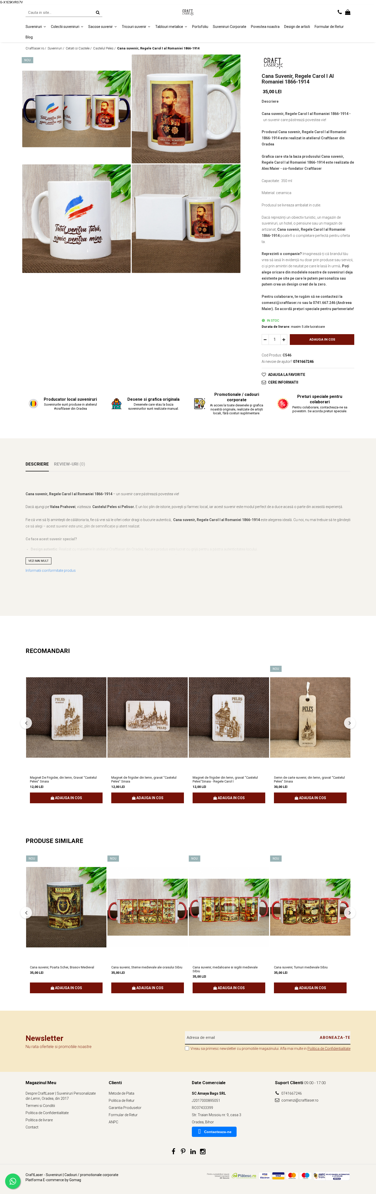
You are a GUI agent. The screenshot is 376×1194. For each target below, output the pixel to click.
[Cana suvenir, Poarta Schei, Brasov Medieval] (66, 907)
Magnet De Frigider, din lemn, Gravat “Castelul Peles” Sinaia (63, 779)
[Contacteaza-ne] (339, 12)
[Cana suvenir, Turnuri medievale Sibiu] (310, 907)
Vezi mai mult (38, 561)
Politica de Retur (122, 1100)
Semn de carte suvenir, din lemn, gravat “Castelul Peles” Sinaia (309, 779)
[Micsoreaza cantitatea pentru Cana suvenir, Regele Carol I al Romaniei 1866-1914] (265, 339)
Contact (32, 1127)
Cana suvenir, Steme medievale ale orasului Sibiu (146, 967)
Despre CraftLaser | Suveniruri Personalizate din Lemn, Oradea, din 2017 (61, 1096)
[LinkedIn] (193, 1151)
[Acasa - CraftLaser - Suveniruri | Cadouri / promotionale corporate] (188, 12)
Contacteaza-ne (217, 1132)
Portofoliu (200, 27)
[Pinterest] (183, 1151)
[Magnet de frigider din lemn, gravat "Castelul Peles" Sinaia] (147, 717)
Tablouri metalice (169, 27)
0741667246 (291, 1093)
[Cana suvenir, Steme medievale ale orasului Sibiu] (147, 907)
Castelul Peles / (104, 48)
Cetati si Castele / (79, 48)
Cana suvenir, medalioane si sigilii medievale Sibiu (225, 969)
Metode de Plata (121, 1093)
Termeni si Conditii (40, 1106)
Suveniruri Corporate (229, 27)
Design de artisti (297, 27)
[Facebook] (173, 1151)
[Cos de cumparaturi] (347, 12)
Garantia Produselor (125, 1108)
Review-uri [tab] (69, 464)
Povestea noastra (265, 27)
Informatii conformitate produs (51, 570)
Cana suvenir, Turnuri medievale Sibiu (301, 967)
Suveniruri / (56, 48)
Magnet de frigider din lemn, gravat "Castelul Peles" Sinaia (143, 779)
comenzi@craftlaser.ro (299, 1100)
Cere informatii (283, 382)
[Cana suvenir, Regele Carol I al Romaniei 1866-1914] (76, 109)
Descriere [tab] (37, 464)
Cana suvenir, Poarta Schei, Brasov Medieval (62, 967)
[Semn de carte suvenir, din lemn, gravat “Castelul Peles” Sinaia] (310, 717)
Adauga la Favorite (286, 375)
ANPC (113, 1122)
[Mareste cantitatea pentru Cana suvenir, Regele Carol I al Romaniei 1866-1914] (283, 339)
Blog (29, 37)
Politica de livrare (39, 1120)
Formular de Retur (329, 27)
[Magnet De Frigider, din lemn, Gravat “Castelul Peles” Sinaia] (66, 717)
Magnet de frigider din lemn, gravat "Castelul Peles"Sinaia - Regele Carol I (225, 779)
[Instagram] (202, 1151)
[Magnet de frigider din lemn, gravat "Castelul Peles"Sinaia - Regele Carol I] (229, 717)
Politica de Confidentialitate (328, 1049)
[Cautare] (97, 12)
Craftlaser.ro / (36, 48)
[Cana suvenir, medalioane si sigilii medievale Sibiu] (229, 907)
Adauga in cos (322, 339)
